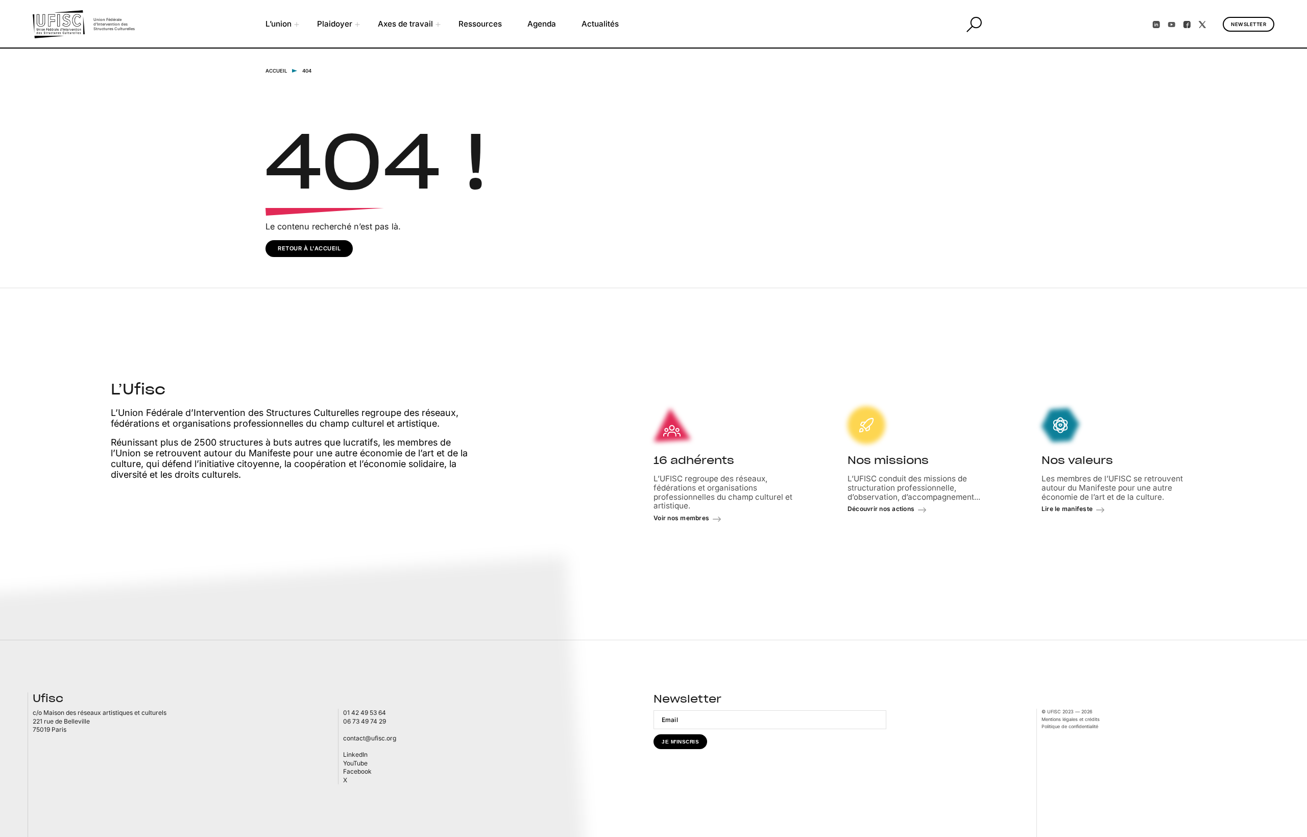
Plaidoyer (334, 24)
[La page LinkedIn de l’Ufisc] (1156, 24)
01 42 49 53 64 (364, 712)
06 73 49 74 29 (364, 721)
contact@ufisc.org (369, 738)
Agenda (541, 24)
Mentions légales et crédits (1071, 719)
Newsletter (1248, 24)
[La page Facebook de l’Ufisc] (1187, 24)
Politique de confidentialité (1070, 726)
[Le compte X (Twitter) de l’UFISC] (1202, 24)
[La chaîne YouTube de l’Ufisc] (1172, 24)
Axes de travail (405, 24)
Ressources (480, 24)
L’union (278, 24)
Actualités (600, 24)
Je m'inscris (680, 742)
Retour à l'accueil (309, 248)
